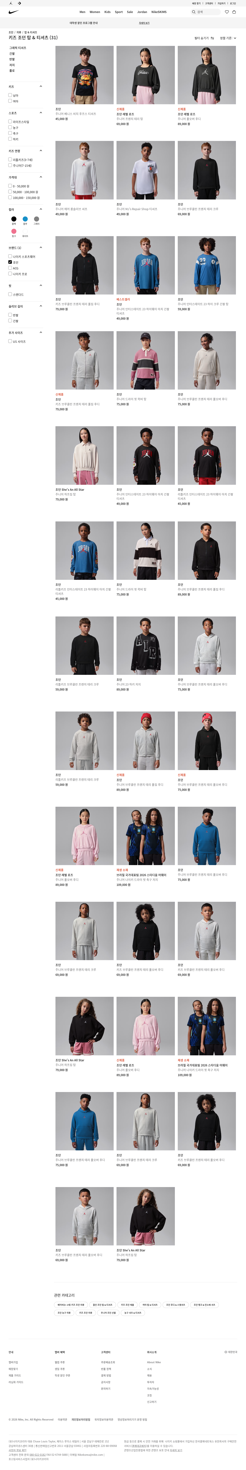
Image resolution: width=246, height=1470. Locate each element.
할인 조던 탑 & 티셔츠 (102, 1304)
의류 (19, 32)
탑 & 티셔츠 (30, 32)
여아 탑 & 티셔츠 (150, 1304)
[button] (26, 86)
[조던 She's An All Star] (84, 455)
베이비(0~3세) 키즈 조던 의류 (71, 1304)
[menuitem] (214, 3)
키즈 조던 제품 (127, 1304)
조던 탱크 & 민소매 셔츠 (204, 1304)
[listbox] (228, 37)
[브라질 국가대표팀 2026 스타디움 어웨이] (146, 836)
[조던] (84, 75)
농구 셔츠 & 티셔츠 (132, 1312)
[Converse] (19, 3)
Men (82, 12)
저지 (12, 65)
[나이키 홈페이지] (14, 12)
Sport (119, 12)
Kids (107, 12)
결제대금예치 (139, 1446)
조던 (11, 32)
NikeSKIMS (159, 12)
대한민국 (232, 1352)
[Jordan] (11, 3)
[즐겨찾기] (227, 12)
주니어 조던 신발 (108, 1312)
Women (95, 12)
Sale (130, 12)
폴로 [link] (12, 71)
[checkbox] (25, 95)
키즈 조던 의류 (85, 1312)
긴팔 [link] (12, 54)
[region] (23, 198)
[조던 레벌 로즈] (146, 75)
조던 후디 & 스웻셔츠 (175, 1304)
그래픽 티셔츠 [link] (17, 48)
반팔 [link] (12, 59)
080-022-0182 (38, 1454)
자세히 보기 (144, 22)
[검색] (194, 12)
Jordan (142, 12)
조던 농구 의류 (64, 1312)
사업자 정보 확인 (17, 1450)
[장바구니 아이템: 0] (234, 12)
